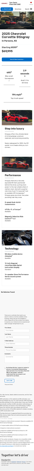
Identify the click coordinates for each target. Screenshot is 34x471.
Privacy (24, 461)
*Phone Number (9, 347)
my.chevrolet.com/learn (6, 446)
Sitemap (19, 461)
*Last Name (8, 334)
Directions (18, 9)
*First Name (8, 327)
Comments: (8, 354)
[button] (7, 9)
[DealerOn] (6, 460)
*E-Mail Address (9, 340)
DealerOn (14, 461)
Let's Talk (9, 380)
